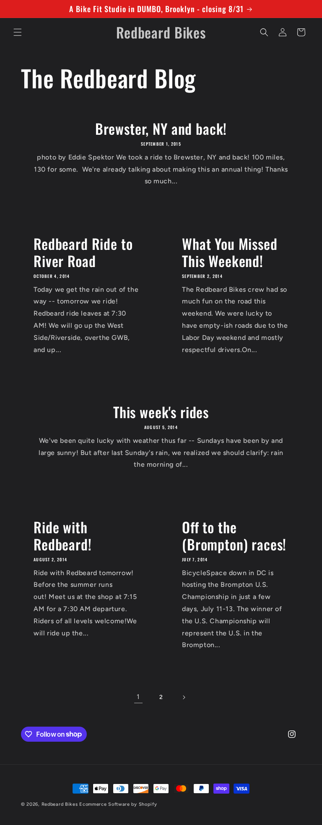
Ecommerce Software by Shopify (118, 804)
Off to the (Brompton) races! (234, 536)
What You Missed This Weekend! (230, 252)
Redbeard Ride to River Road (83, 252)
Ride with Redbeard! (63, 536)
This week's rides (161, 412)
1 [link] (138, 697)
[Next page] (183, 697)
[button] (17, 32)
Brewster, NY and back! (161, 128)
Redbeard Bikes (60, 804)
